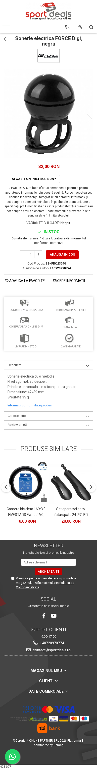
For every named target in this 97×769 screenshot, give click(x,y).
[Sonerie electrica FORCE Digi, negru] (48, 113)
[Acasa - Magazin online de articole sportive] (48, 11)
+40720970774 (51, 643)
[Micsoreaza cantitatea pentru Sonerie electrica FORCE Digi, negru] (23, 254)
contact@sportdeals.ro (51, 650)
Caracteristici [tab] (17, 416)
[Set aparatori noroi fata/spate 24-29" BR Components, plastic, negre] (70, 482)
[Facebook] (44, 615)
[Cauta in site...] (91, 27)
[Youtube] (53, 615)
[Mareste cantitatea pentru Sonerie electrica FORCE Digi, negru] (38, 254)
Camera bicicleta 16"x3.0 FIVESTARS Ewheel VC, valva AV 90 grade (26, 512)
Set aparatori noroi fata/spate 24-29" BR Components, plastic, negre (70, 512)
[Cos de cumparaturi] (79, 27)
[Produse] (6, 28)
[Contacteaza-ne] (67, 27)
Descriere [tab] (14, 365)
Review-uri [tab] (17, 425)
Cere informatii (70, 281)
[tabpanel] (48, 113)
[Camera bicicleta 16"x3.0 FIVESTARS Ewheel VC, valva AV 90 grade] (26, 482)
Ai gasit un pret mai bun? (33, 179)
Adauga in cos (62, 254)
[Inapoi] (3, 39)
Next (89, 118)
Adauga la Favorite (26, 281)
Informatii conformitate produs (29, 405)
